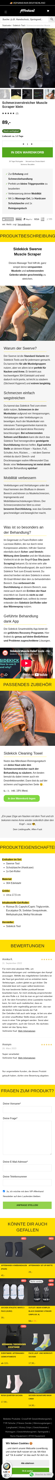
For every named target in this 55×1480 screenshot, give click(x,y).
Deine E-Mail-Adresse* (15, 1161)
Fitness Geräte (24, 1423)
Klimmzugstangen (42, 1423)
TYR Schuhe (9, 1423)
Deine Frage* (10, 1118)
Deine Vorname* (12, 1103)
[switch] (6, 1475)
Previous (3, 58)
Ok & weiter (27, 1471)
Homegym (10, 1431)
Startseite (6, 25)
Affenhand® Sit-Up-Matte (41, 1265)
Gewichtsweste (40, 1427)
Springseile (43, 1431)
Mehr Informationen (26, 1031)
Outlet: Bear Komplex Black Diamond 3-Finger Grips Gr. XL (40, 1311)
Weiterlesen (34, 1321)
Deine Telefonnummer (15, 1176)
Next (52, 58)
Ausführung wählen (10, 1276)
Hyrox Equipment (18, 1436)
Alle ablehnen (27, 1463)
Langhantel (11, 1427)
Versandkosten (24, 224)
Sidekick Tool (19, 25)
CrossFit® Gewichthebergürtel (36, 1419)
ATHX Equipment (36, 1436)
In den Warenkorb (27, 152)
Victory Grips (25, 1427)
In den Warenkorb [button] (37, 1273)
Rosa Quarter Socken (11, 1395)
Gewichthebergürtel (26, 1431)
